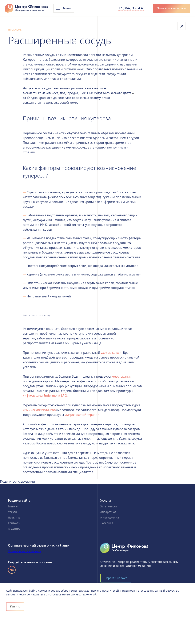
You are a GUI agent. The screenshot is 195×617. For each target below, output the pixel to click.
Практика (14, 517)
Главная (13, 506)
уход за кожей (111, 352)
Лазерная (106, 523)
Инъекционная (110, 517)
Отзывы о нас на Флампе (24, 551)
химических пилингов (39, 410)
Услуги (12, 512)
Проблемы (15, 29)
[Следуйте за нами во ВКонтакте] (12, 570)
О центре (14, 528)
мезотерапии (122, 376)
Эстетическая (109, 506)
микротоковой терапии (82, 415)
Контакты (14, 523)
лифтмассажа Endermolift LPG (45, 395)
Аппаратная (108, 512)
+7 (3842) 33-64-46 (131, 8)
